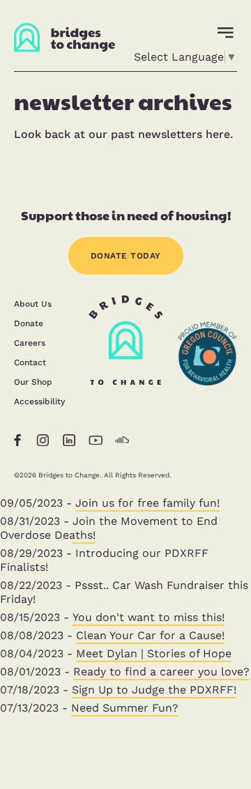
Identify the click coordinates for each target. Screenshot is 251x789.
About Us (33, 304)
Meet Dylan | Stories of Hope (153, 653)
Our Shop (33, 382)
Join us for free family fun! (147, 503)
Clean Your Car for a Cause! (150, 635)
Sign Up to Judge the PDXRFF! (154, 689)
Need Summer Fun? (124, 707)
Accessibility (39, 401)
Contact (30, 362)
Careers (29, 343)
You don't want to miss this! (149, 617)
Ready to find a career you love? (161, 671)
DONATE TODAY (126, 256)
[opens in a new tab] (207, 408)
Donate (28, 323)
